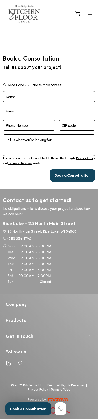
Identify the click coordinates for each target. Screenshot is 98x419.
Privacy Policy (85, 158)
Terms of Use (60, 389)
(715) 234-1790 (19, 238)
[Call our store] (60, 408)
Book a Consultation (28, 408)
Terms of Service (20, 163)
